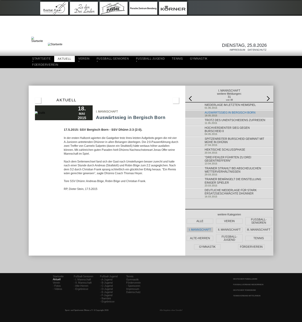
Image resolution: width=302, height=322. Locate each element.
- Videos (57, 289)
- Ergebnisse (81, 289)
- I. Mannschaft (82, 279)
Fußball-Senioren (83, 276)
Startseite (41, 58)
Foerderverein (45, 64)
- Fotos (57, 285)
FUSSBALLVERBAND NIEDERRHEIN (248, 284)
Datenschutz (256, 50)
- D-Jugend (106, 289)
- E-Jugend (106, 292)
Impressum (236, 50)
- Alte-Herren (81, 285)
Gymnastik (199, 58)
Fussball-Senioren (113, 58)
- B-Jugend (106, 282)
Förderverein (133, 282)
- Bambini (105, 298)
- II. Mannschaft (83, 282)
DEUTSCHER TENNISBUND (244, 290)
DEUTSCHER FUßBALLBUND (245, 279)
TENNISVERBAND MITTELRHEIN (246, 296)
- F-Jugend (106, 295)
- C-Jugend (106, 285)
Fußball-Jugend (109, 276)
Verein (84, 58)
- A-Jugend (106, 279)
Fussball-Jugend (150, 58)
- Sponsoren (133, 285)
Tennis (177, 58)
